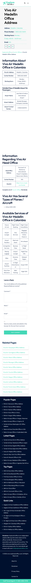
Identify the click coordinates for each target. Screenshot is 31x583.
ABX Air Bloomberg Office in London (14, 485)
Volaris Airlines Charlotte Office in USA (15, 429)
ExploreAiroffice (7, 52)
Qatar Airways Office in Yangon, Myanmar (16, 418)
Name (6, 305)
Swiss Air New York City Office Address (15, 454)
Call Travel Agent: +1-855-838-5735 (15, 581)
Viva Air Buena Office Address (12, 392)
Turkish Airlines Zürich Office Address (14, 440)
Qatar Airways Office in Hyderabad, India (15, 432)
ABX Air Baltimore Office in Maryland (14, 482)
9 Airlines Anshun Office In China (13, 476)
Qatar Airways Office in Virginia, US (14, 421)
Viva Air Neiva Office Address (12, 367)
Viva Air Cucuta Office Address (13, 372)
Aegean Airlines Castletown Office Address (16, 507)
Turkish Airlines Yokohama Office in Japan (15, 443)
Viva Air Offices (17, 52)
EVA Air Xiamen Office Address (12, 409)
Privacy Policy (15, 571)
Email (6, 313)
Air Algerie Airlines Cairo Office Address (15, 520)
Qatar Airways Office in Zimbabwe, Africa (15, 494)
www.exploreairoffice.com (14, 553)
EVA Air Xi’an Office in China (12, 412)
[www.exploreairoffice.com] (8, 3)
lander (23, 185)
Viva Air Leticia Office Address (12, 382)
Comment (7, 291)
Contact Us (15, 576)
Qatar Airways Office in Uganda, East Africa (16, 463)
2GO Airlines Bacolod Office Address (14, 474)
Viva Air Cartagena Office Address (14, 352)
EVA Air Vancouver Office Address (13, 404)
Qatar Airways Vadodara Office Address (15, 460)
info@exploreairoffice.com (20, 548)
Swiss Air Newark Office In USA (12, 457)
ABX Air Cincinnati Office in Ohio (13, 491)
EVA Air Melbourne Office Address (13, 529)
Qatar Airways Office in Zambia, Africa (15, 497)
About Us (14, 561)
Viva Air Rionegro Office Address (13, 362)
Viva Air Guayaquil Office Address (13, 347)
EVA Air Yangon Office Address (12, 415)
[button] (24, 3)
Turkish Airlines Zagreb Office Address (14, 445)
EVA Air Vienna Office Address (12, 407)
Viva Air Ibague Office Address (12, 377)
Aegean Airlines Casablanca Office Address (16, 505)
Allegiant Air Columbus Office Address (14, 523)
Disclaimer (15, 566)
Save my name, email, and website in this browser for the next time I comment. (15, 325)
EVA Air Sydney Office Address (12, 526)
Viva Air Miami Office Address (12, 357)
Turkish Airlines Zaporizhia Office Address (15, 448)
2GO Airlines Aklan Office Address (13, 471)
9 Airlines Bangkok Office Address (13, 479)
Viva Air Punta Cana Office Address (14, 387)
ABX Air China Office (9, 488)
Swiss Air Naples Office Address (12, 451)
